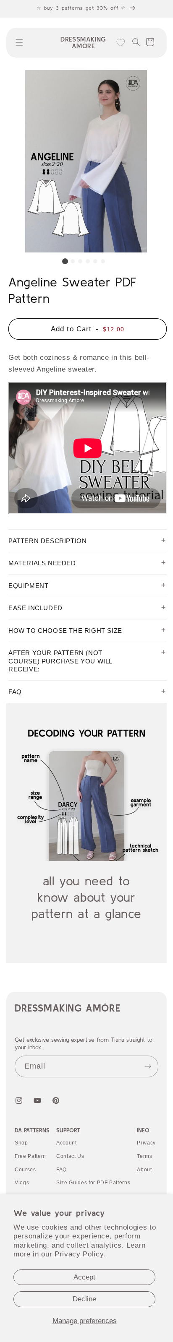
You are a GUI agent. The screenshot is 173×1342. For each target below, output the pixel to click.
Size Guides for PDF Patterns (93, 1183)
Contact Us (70, 1156)
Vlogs (22, 1183)
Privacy (146, 1143)
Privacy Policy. (80, 1254)
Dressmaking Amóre (67, 1008)
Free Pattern (30, 1156)
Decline (84, 1299)
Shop (21, 1143)
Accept (84, 1277)
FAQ (61, 1170)
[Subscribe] (148, 1066)
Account (66, 1143)
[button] (19, 42)
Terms (144, 1156)
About (144, 1170)
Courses (25, 1170)
